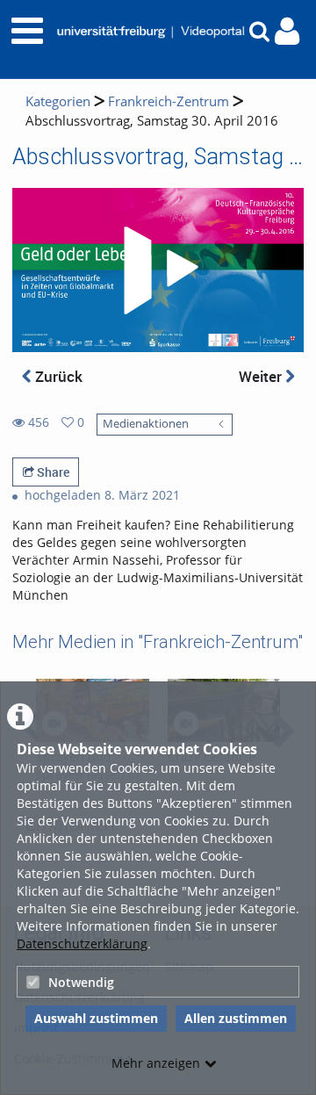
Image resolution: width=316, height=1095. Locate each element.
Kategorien (57, 101)
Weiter (262, 376)
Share (51, 472)
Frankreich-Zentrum (168, 101)
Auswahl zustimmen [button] (96, 1018)
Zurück (57, 376)
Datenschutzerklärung (82, 943)
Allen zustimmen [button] (235, 1018)
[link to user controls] (287, 31)
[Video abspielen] (158, 270)
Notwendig (81, 982)
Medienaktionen (146, 423)
